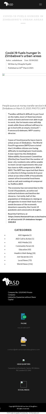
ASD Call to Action (23, 238)
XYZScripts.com (34, 413)
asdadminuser (17, 60)
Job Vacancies (23, 256)
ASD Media (23, 242)
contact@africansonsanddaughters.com (23, 349)
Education (23, 249)
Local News (23, 260)
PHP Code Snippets (13, 413)
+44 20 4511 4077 (23, 328)
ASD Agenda (23, 235)
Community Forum (23, 246)
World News (22, 264)
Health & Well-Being (23, 253)
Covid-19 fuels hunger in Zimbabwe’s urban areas (23, 54)
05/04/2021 (33, 60)
